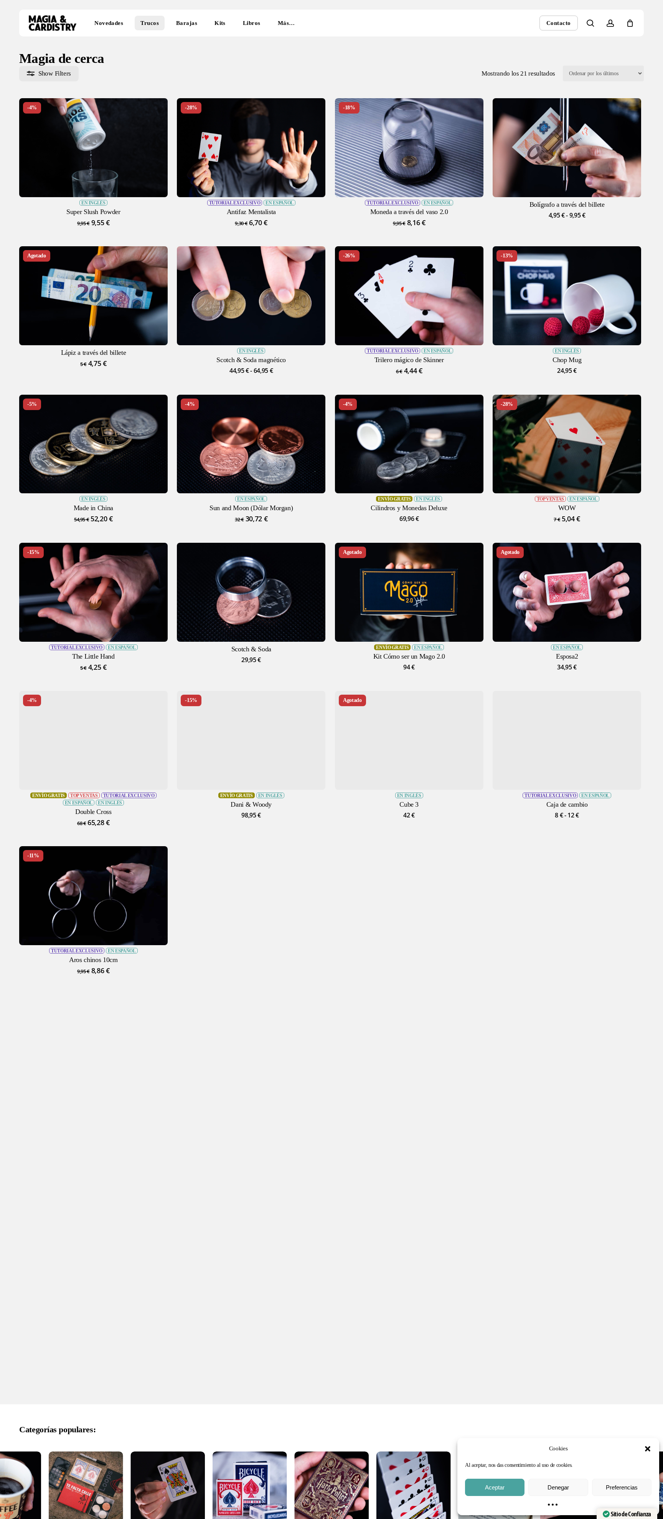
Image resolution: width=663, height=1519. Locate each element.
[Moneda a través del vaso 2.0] (409, 147)
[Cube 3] (409, 740)
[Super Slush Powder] (93, 147)
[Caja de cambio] (567, 740)
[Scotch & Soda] (251, 592)
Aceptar (495, 1487)
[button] (647, 1449)
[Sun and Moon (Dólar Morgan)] (251, 444)
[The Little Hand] (93, 592)
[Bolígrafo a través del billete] (567, 147)
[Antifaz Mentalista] (251, 147)
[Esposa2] (567, 592)
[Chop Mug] (567, 295)
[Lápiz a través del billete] (93, 295)
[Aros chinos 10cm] (93, 895)
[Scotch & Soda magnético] (251, 295)
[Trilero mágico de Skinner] (409, 295)
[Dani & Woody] (251, 740)
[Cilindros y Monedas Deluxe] (409, 444)
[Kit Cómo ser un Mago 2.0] (409, 592)
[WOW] (567, 444)
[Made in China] (93, 444)
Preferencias (622, 1487)
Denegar (558, 1487)
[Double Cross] (93, 740)
